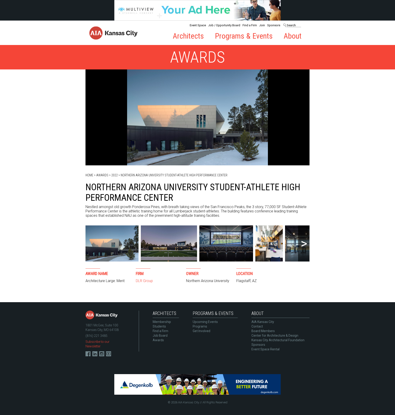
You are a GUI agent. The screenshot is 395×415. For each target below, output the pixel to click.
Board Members (263, 331)
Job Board (160, 335)
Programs (200, 326)
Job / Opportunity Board (224, 25)
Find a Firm (250, 25)
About (293, 36)
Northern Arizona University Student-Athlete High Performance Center (174, 175)
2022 (114, 175)
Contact (257, 326)
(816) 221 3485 (96, 336)
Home (89, 175)
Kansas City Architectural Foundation (277, 340)
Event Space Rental (265, 349)
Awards (102, 175)
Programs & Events (244, 36)
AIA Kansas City (262, 322)
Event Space (198, 25)
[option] (112, 243)
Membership (162, 322)
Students (159, 326)
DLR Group (144, 281)
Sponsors (273, 25)
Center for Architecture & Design (274, 335)
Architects (188, 36)
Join (262, 25)
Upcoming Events (205, 322)
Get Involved (201, 331)
